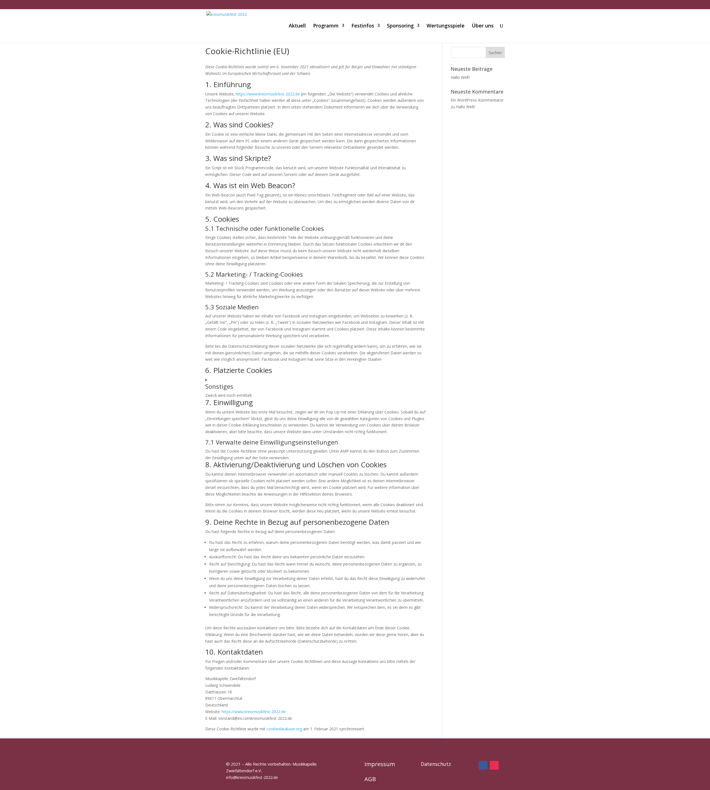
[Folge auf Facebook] (483, 765)
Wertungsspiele (446, 26)
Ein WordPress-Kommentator (477, 100)
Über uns (483, 26)
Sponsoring (400, 26)
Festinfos (362, 26)
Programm (326, 26)
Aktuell (297, 26)
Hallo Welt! (460, 77)
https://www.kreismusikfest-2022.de (268, 94)
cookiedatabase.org (284, 728)
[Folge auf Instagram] (494, 765)
